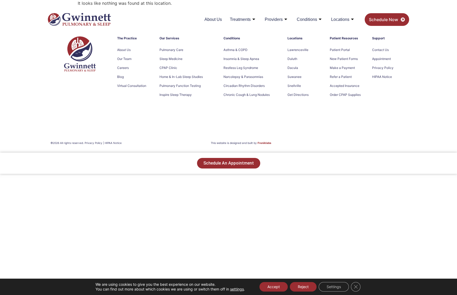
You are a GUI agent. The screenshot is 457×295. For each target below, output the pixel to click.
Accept (273, 286)
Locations (340, 19)
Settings (334, 286)
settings (237, 289)
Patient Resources (344, 38)
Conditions (307, 19)
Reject (303, 286)
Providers (274, 19)
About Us (213, 19)
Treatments (240, 19)
